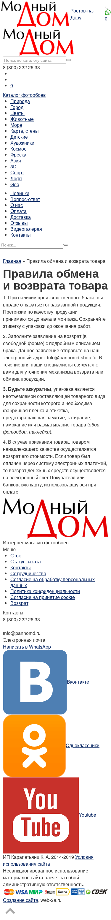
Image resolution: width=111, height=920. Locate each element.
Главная (12, 260)
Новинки (19, 193)
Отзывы (19, 222)
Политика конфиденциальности (45, 591)
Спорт (17, 172)
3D (13, 166)
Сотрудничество (28, 573)
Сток (15, 555)
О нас (16, 205)
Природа (20, 101)
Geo (14, 184)
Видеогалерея (26, 228)
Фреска (18, 154)
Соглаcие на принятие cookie (42, 597)
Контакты (20, 234)
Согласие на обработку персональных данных (52, 582)
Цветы (17, 113)
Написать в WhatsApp (27, 646)
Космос (18, 148)
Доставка (20, 217)
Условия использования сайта (48, 860)
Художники (22, 142)
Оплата (18, 211)
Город (16, 107)
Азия (15, 160)
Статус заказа (25, 561)
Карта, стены (24, 130)
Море (16, 124)
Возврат (19, 603)
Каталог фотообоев (24, 94)
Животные (22, 119)
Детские (19, 136)
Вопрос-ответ (25, 199)
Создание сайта (20, 900)
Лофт (16, 178)
